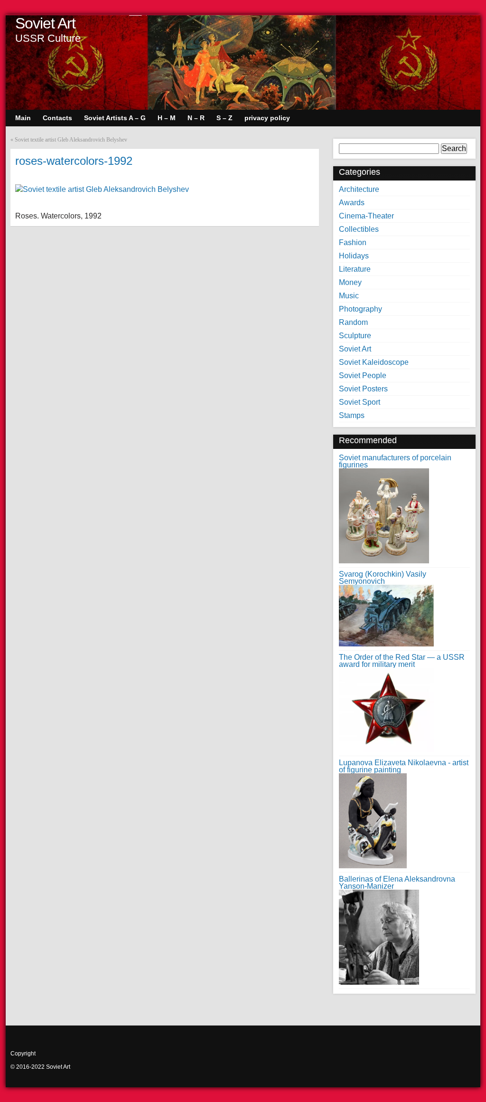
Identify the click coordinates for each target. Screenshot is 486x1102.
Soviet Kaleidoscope (374, 362)
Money (350, 282)
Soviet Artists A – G (115, 118)
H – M (167, 118)
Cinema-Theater (366, 216)
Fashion (352, 242)
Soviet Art (45, 23)
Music (349, 296)
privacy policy (267, 118)
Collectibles (359, 229)
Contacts (57, 118)
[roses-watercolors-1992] (102, 189)
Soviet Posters (363, 389)
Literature (355, 269)
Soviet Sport (359, 402)
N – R (196, 118)
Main (23, 118)
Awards (351, 203)
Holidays (354, 256)
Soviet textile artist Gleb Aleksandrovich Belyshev (71, 139)
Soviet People (362, 375)
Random (353, 322)
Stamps (351, 415)
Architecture (359, 189)
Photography (360, 309)
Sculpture (355, 336)
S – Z (224, 118)
